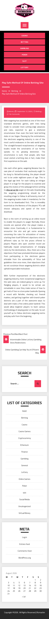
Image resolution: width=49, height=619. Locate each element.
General (24, 465)
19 (19, 588)
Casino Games (25, 431)
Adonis (11, 111)
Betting (24, 42)
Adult (24, 411)
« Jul (23, 596)
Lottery (24, 67)
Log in (24, 537)
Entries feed (24, 544)
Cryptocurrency (24, 438)
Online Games (24, 479)
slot (24, 61)
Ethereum (24, 445)
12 (19, 585)
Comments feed (24, 550)
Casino (24, 35)
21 (30, 588)
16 (40, 585)
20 (24, 588)
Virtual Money (24, 513)
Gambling (24, 48)
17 (8, 588)
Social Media (24, 499)
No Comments (14, 114)
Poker (24, 54)
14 (30, 585)
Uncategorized (24, 506)
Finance (24, 451)
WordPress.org (24, 557)
